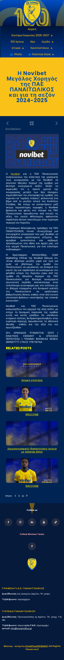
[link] (32, 13)
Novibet (15, 174)
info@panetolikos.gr (21, 628)
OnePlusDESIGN (36, 646)
